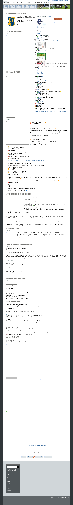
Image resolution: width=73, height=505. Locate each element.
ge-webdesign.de (63, 497)
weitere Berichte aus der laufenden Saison (36, 446)
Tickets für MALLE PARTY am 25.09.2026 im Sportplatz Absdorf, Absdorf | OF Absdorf (50, 111)
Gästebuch (9, 490)
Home (5, 2)
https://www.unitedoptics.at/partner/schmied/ (14, 264)
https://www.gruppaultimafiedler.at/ (49, 48)
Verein (8, 474)
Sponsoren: (49, 16)
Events (8, 483)
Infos (8, 486)
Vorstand (8, 476)
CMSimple (54, 497)
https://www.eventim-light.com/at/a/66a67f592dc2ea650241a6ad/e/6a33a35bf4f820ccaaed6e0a (26, 160)
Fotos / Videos (9, 485)
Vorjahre (8, 477)
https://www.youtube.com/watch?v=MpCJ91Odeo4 (50, 40)
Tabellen (8, 481)
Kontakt (8, 488)
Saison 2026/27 (10, 479)
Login (68, 497)
